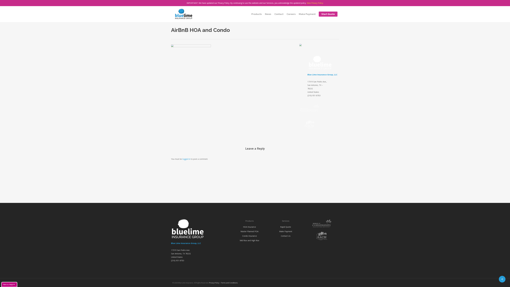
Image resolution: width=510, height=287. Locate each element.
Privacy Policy (214, 283)
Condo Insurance (249, 236)
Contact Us (285, 236)
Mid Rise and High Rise (249, 240)
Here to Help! (8, 285)
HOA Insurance (249, 227)
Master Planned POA (249, 231)
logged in (186, 159)
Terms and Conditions (229, 283)
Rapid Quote (285, 227)
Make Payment (285, 231)
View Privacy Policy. (315, 3)
